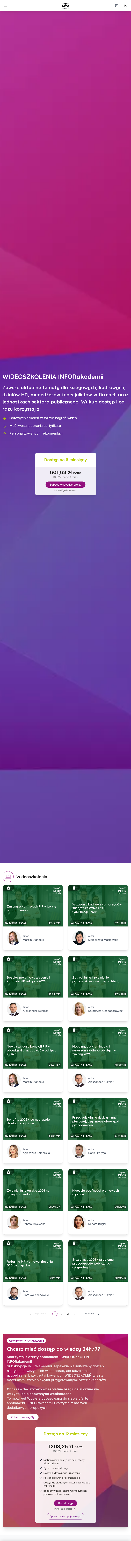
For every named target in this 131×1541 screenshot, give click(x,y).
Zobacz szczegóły (22, 1417)
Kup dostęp (65, 1503)
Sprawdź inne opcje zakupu (65, 1516)
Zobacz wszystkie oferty (65, 484)
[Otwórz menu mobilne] (5, 5)
